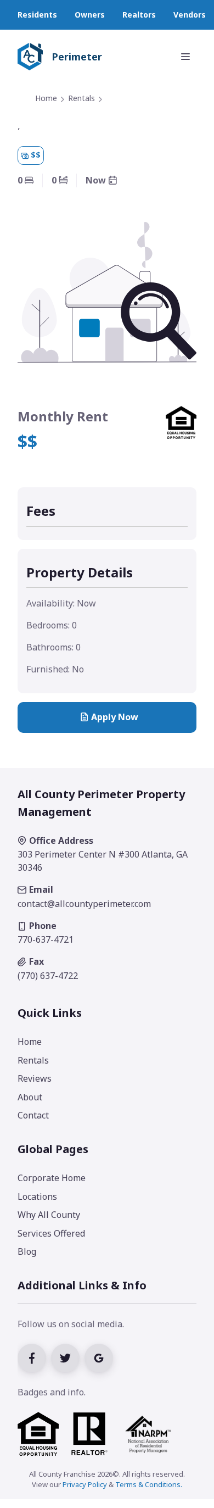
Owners (90, 14)
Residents (37, 14)
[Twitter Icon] (68, 1357)
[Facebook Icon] (34, 1357)
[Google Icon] (100, 1357)
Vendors (189, 14)
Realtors (139, 14)
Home (46, 98)
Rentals (81, 98)
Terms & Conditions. (148, 1484)
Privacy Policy (85, 1484)
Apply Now (114, 717)
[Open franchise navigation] (185, 56)
